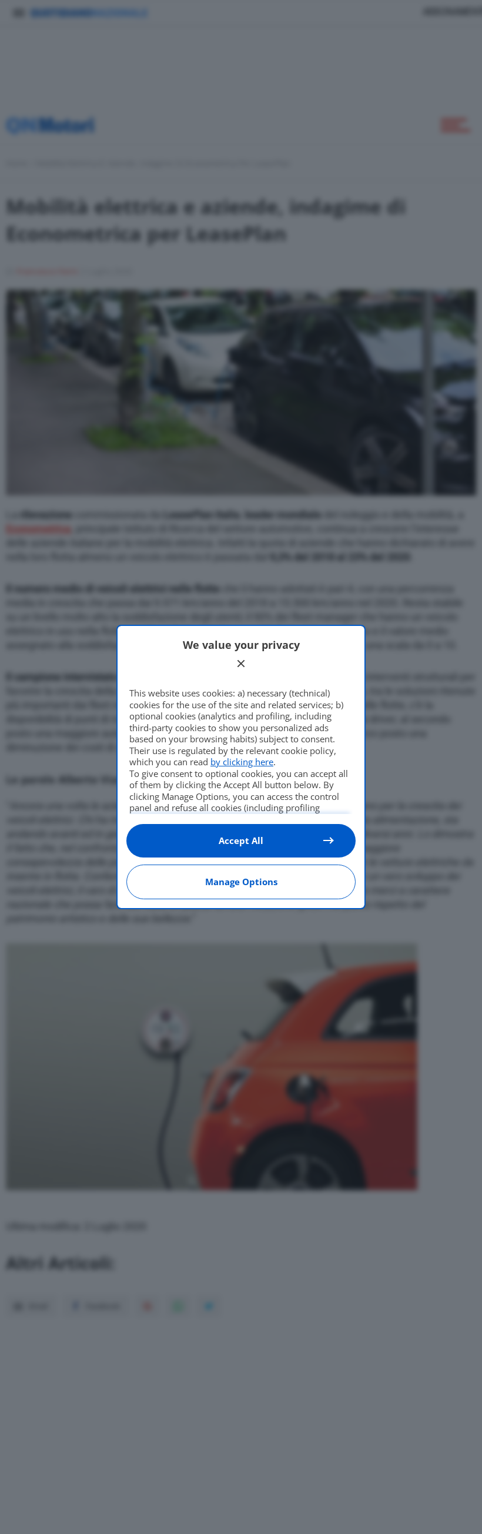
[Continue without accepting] (241, 663)
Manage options (241, 881)
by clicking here (241, 762)
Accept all (241, 840)
